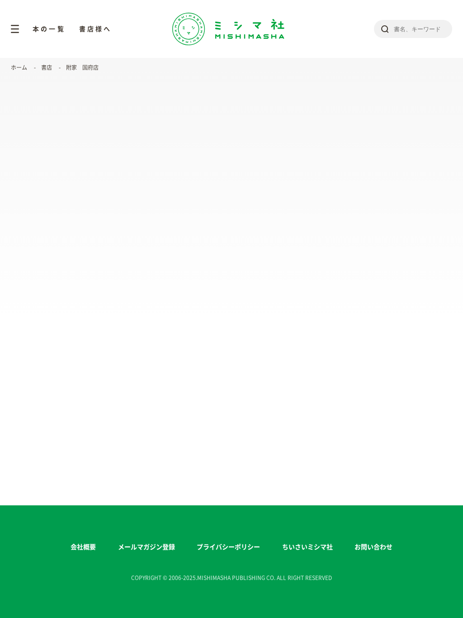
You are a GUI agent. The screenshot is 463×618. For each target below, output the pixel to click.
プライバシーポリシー (228, 547)
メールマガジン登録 (146, 547)
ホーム (19, 67)
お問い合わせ (373, 547)
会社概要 (83, 547)
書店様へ (95, 29)
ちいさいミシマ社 (307, 547)
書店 (46, 67)
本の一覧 (49, 29)
